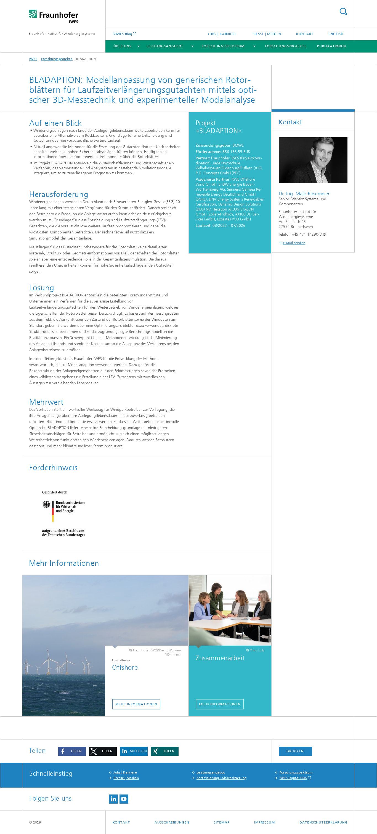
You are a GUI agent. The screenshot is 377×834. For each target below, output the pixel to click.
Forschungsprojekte (285, 46)
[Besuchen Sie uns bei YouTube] (124, 799)
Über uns (122, 46)
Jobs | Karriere (222, 34)
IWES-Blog (124, 34)
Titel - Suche (343, 11)
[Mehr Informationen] (230, 611)
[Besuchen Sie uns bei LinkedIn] (113, 799)
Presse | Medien (266, 34)
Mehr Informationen (136, 704)
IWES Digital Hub (293, 778)
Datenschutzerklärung (323, 822)
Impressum (264, 822)
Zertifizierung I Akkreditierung (221, 778)
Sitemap (221, 822)
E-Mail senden (294, 243)
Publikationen (331, 46)
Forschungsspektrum (223, 46)
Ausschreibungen (172, 822)
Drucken (295, 751)
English (336, 34)
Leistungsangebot (165, 46)
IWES (33, 59)
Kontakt (305, 34)
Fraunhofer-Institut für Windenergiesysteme (62, 34)
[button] (72, 751)
